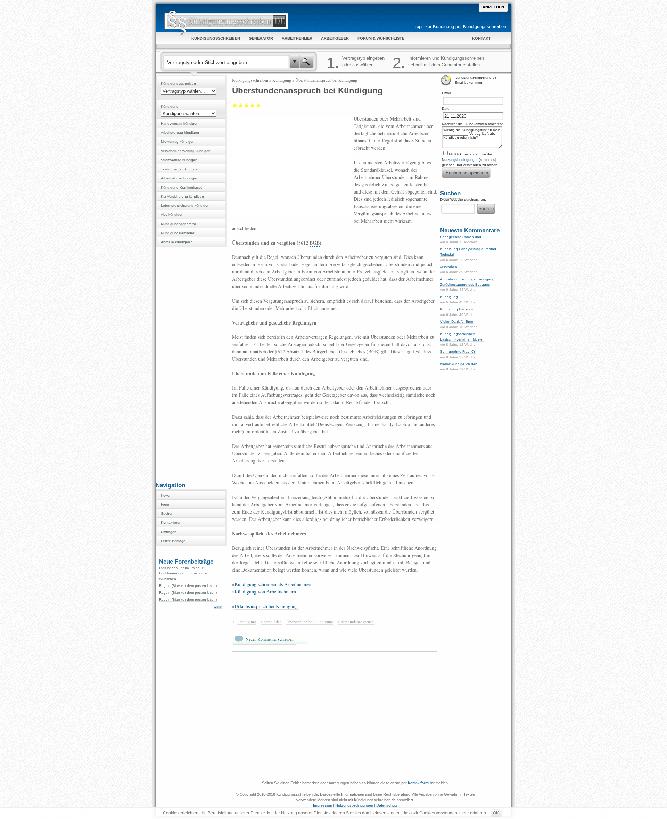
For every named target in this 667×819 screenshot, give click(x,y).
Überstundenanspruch (356, 621)
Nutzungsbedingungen (460, 160)
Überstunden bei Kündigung (309, 621)
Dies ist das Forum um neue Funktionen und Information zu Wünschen (183, 573)
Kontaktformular (421, 783)
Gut (253, 105)
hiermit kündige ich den (458, 364)
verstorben (448, 267)
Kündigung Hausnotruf (458, 309)
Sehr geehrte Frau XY (458, 351)
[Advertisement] (191, 364)
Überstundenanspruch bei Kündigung (326, 80)
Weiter (218, 606)
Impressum (322, 805)
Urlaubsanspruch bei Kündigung (266, 606)
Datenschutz (387, 805)
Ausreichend (241, 105)
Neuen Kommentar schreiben (270, 639)
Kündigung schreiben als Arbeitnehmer (272, 584)
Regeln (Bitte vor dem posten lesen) (188, 586)
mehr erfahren (472, 813)
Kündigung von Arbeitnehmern (265, 591)
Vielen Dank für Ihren (457, 321)
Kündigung (281, 80)
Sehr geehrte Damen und (460, 237)
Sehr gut (259, 105)
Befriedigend (247, 105)
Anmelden (493, 7)
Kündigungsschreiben (250, 80)
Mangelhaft (235, 105)
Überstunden (271, 621)
